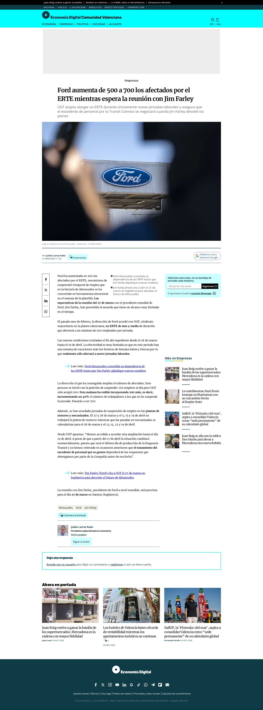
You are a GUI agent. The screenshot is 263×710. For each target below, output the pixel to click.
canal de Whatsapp (201, 293)
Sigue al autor (81, 541)
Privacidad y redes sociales (147, 693)
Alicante (115, 24)
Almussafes (66, 507)
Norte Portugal (115, 7)
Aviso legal (106, 693)
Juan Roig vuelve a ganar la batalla (63, 2)
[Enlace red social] (95, 685)
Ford (78, 507)
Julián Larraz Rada (55, 255)
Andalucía (95, 7)
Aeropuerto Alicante (159, 2)
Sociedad (98, 24)
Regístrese (208, 286)
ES (211, 24)
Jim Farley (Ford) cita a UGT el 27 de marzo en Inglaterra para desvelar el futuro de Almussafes (135, 291)
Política (83, 24)
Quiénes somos (81, 693)
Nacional (49, 7)
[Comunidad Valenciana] (82, 15)
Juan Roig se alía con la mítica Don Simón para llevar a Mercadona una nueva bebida (201, 439)
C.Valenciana (78, 7)
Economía (49, 24)
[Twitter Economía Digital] (45, 290)
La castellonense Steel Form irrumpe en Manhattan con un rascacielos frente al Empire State (200, 396)
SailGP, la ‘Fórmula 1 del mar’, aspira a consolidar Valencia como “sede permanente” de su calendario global (201, 419)
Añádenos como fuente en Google (208, 256)
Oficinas (95, 693)
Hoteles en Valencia (96, 2)
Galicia (62, 7)
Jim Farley (90, 507)
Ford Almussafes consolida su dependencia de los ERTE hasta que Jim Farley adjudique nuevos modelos (135, 279)
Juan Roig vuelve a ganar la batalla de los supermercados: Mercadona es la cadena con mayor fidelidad (201, 374)
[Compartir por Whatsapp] (45, 311)
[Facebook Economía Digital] (45, 279)
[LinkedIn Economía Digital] (45, 300)
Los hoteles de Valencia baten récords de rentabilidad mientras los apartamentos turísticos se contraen (130, 632)
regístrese (116, 564)
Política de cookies (122, 693)
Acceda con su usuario (61, 564)
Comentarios (79, 257)
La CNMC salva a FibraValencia (128, 2)
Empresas (66, 24)
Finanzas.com (136, 7)
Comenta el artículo (74, 515)
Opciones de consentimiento (176, 693)
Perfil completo (78, 534)
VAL (218, 24)
